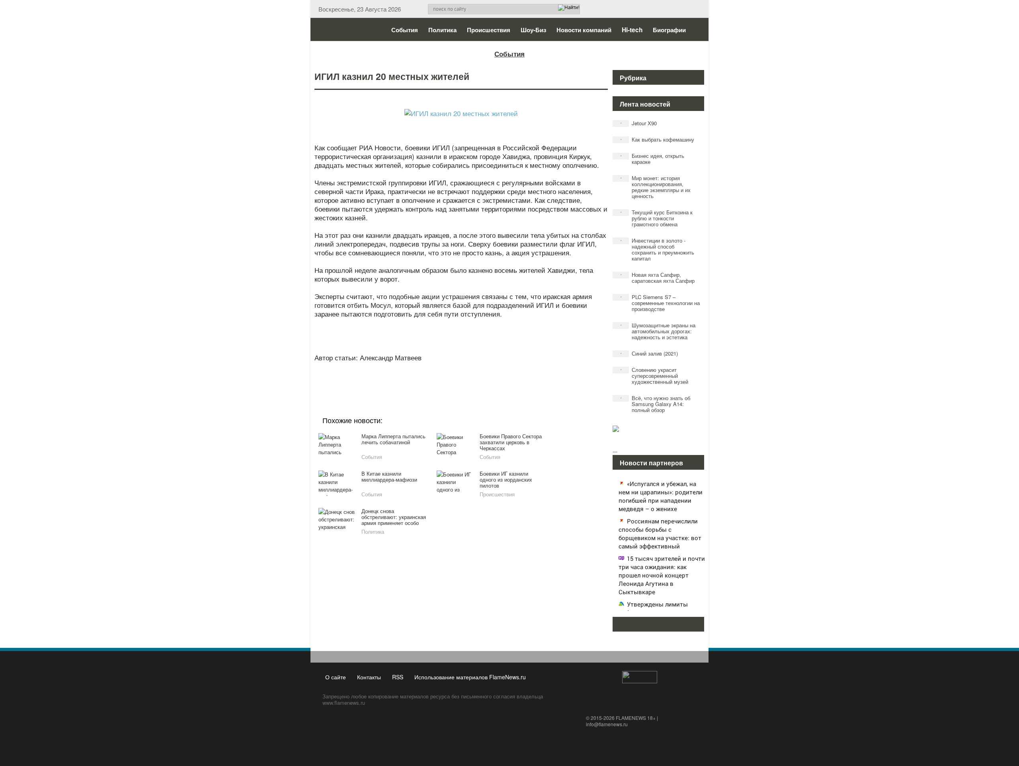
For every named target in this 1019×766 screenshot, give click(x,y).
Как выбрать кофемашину (657, 139)
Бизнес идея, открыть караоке (652, 158)
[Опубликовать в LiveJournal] (430, 377)
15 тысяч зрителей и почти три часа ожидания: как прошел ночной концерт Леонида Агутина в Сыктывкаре (662, 575)
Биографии (669, 29)
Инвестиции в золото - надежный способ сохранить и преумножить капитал (657, 249)
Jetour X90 (638, 123)
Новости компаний (583, 29)
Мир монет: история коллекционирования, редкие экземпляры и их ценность (655, 187)
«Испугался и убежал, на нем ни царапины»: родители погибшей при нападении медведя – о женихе (661, 496)
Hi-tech (632, 29)
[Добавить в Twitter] (475, 377)
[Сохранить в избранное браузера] (505, 377)
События (404, 29)
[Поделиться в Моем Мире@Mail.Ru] (445, 377)
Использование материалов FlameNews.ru (470, 677)
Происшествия (488, 29)
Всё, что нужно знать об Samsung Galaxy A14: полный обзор (655, 404)
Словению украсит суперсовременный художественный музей (654, 375)
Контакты (369, 677)
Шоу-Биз (533, 29)
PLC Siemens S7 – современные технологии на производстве (660, 303)
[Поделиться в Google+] (414, 377)
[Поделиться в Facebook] (399, 377)
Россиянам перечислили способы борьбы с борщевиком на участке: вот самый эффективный (660, 533)
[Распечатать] (520, 377)
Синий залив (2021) (649, 353)
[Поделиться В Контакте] (490, 377)
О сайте (335, 677)
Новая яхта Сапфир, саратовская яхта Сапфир (657, 277)
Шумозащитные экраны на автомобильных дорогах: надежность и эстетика (658, 331)
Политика (442, 29)
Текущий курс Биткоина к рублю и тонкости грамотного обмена (656, 218)
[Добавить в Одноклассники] (460, 377)
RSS (397, 677)
